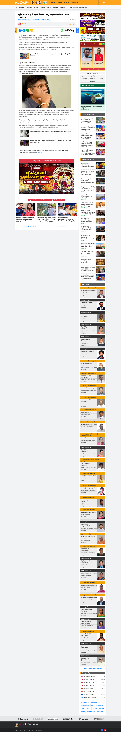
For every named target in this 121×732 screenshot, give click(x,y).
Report (73, 24)
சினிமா (66, 3)
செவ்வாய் (92, 81)
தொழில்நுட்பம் (85, 702)
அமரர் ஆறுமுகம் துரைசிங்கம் (89, 424)
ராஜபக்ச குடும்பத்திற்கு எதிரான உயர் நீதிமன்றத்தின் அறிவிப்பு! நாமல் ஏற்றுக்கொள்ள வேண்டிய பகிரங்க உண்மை (88, 152)
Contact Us (72, 725)
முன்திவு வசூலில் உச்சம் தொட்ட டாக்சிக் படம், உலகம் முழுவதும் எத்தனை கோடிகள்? (87, 172)
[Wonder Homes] (92, 38)
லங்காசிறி (51, 3)
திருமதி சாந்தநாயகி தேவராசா (89, 573)
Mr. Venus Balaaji (98, 62)
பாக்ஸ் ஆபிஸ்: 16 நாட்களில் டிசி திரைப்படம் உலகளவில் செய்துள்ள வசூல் (88, 212)
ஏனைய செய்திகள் (88, 159)
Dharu (24, 23)
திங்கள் (84, 76)
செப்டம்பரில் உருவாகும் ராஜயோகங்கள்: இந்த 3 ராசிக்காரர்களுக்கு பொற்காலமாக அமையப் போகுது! (88, 276)
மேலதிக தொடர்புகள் (88, 673)
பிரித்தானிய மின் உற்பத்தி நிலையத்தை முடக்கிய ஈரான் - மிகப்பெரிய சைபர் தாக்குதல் (88, 245)
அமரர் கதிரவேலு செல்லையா (89, 597)
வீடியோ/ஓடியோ (91, 711)
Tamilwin (28, 730)
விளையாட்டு (74, 7)
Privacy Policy (101, 725)
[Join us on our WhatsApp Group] (67, 30)
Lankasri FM (74, 3)
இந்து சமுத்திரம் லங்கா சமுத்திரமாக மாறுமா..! (92, 107)
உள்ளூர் (29, 7)
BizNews (64, 7)
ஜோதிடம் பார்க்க (88, 44)
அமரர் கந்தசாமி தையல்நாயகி (89, 438)
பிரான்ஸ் (88, 708)
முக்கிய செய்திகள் (31, 226)
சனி (101, 76)
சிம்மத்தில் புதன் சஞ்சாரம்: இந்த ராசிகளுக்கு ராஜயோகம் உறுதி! (87, 164)
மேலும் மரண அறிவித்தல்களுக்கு (92, 668)
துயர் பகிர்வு (85, 284)
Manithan (82, 168)
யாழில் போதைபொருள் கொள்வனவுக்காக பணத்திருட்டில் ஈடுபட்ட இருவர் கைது (51, 141)
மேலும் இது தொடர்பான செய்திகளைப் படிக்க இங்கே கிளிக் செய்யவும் (47, 200)
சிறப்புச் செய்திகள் (88, 114)
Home (60, 725)
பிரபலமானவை (62, 226)
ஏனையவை (83, 7)
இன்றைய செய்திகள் (92, 73)
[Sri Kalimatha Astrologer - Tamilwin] (92, 30)
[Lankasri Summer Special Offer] (92, 23)
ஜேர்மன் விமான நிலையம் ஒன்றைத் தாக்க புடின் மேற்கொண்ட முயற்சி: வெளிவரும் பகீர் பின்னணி (87, 196)
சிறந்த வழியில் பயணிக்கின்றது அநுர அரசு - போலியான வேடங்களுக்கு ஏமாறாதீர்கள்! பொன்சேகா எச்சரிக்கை (67, 219)
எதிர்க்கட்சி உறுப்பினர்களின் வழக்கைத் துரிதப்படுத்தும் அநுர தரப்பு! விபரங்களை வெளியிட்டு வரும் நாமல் (25, 219)
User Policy (81, 725)
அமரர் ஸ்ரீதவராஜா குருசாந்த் (88, 488)
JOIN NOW (41, 152)
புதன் (101, 78)
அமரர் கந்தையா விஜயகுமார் (88, 290)
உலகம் (43, 7)
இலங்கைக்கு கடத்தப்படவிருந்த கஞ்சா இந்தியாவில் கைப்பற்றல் (50, 131)
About (65, 725)
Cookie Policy (91, 725)
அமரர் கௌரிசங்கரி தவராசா (88, 512)
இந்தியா (36, 7)
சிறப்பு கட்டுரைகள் (88, 86)
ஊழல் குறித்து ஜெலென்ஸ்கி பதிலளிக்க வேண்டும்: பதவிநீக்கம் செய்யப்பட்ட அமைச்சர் (88, 228)
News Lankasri (83, 183)
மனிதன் (59, 3)
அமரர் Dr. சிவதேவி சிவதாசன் (89, 585)
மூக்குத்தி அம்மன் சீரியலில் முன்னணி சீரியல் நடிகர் (86, 261)
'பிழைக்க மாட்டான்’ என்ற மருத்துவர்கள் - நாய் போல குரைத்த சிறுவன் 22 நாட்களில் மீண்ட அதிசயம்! (88, 188)
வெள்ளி (84, 78)
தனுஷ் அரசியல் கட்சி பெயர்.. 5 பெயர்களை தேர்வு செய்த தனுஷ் (87, 204)
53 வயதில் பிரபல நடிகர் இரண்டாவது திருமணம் (87, 252)
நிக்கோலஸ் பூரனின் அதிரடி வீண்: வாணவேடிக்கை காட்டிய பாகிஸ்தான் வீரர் (87, 180)
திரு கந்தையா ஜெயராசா (87, 351)
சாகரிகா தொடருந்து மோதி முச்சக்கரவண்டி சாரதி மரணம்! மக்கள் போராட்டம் (87, 144)
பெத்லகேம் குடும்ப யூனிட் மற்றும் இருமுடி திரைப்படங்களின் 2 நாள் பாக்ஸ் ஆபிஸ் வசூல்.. (88, 268)
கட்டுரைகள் (100, 711)
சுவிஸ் (82, 708)
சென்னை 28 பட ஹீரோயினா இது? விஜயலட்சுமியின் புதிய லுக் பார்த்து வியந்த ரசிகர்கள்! (87, 220)
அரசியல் (26, 25)
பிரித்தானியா (99, 705)
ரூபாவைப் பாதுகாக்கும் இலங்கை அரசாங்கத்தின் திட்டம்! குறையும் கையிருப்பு (88, 128)
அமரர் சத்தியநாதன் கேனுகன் (89, 388)
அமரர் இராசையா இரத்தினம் (88, 475)
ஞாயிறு (93, 76)
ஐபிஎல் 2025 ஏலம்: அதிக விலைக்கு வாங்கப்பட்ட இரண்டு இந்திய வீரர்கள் (50, 55)
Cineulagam (83, 176)
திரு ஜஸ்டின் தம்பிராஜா (87, 302)
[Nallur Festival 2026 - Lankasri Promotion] (92, 16)
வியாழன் (92, 78)
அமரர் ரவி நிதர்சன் (86, 412)
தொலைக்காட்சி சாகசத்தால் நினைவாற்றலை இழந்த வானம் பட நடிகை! (88, 237)
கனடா (92, 705)
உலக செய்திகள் (85, 705)
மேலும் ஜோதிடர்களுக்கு (92, 69)
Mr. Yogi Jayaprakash (85, 62)
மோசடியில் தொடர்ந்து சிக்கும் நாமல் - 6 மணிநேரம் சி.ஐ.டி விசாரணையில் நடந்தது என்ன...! (46, 219)
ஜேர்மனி (95, 708)
